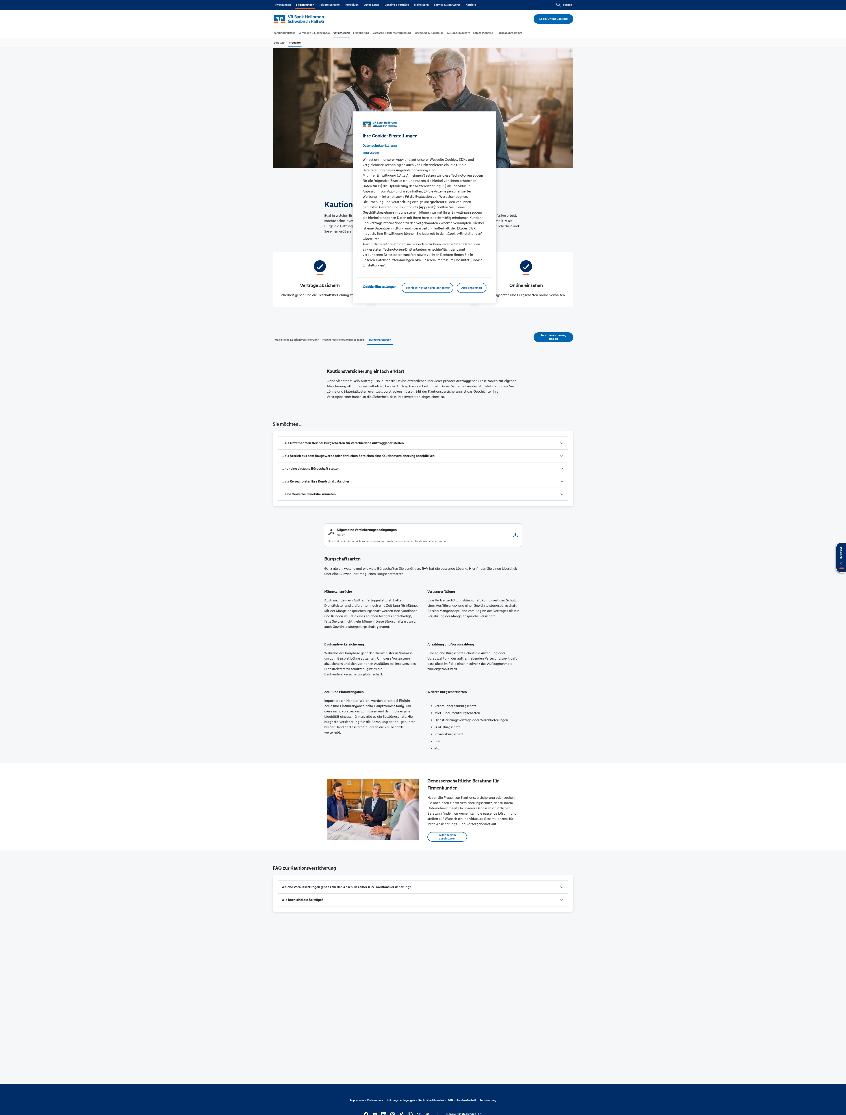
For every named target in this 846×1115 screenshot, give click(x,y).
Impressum (357, 1100)
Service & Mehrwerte (447, 5)
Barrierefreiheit (466, 1100)
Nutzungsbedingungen (401, 1100)
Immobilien (351, 5)
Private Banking (329, 5)
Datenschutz (375, 1100)
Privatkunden (282, 5)
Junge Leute (371, 5)
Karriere (471, 5)
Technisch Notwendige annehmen (427, 288)
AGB (450, 1100)
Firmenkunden (305, 5)
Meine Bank (421, 5)
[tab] (284, 33)
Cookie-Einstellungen (380, 287)
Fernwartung (488, 1100)
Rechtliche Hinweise (431, 1100)
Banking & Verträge (397, 5)
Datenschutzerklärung (379, 145)
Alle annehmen (471, 288)
